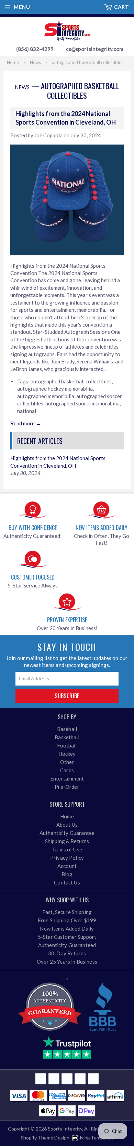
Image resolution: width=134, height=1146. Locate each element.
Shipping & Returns (67, 841)
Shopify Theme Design (45, 1137)
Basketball (67, 737)
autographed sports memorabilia (82, 403)
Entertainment (67, 778)
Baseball (67, 729)
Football (67, 745)
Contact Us (67, 882)
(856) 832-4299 (35, 49)
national (26, 411)
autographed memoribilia (45, 396)
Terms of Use (67, 849)
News (35, 62)
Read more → (25, 423)
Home (13, 62)
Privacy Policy (67, 858)
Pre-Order (67, 787)
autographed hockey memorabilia (55, 388)
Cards (67, 770)
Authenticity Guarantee (67, 833)
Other (67, 762)
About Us (67, 824)
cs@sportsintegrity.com (94, 49)
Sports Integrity (65, 1129)
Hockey (67, 754)
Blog (67, 874)
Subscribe (67, 696)
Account (67, 866)
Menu (22, 7)
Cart (121, 7)
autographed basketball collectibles (71, 381)
